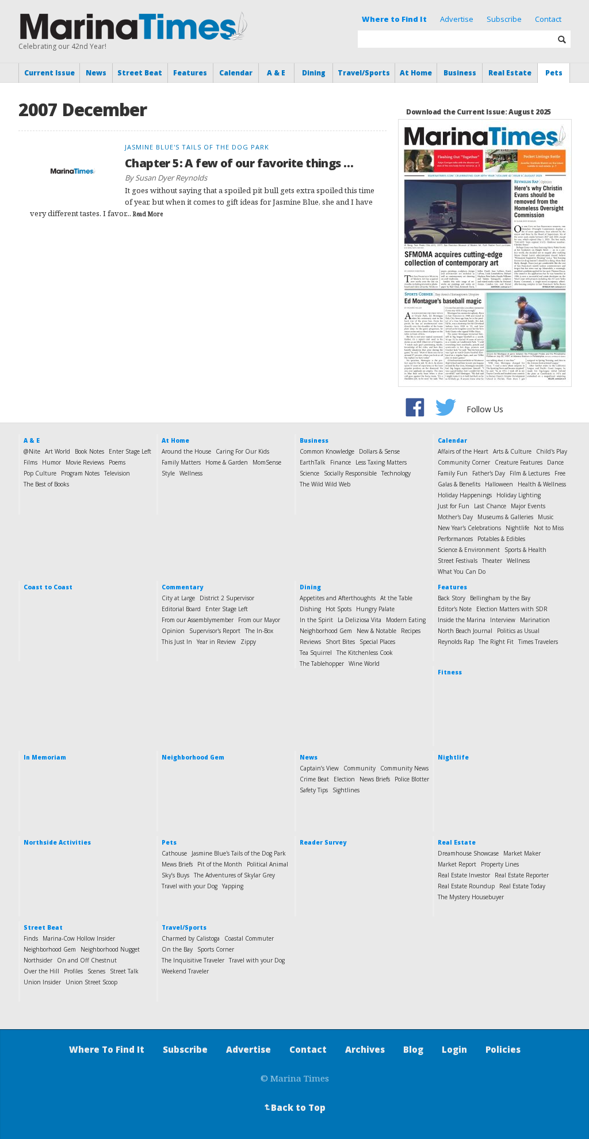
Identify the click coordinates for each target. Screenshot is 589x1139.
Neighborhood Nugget (110, 949)
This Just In (177, 642)
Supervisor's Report (214, 631)
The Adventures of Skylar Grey (234, 875)
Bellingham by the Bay (500, 598)
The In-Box (259, 631)
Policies (503, 1049)
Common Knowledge (327, 451)
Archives (365, 1049)
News (96, 73)
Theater (492, 561)
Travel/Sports (364, 73)
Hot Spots (338, 609)
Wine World (364, 663)
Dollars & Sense (379, 451)
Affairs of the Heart (463, 451)
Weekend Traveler (185, 971)
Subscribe (504, 19)
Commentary (182, 587)
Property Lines (500, 864)
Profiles (73, 971)
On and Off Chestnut (87, 960)
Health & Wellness (542, 484)
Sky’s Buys (175, 875)
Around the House (186, 451)
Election (344, 779)
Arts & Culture (512, 451)
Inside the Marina (461, 620)
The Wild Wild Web (325, 484)
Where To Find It (106, 1049)
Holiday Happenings (465, 495)
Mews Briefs (177, 864)
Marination (535, 620)
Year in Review (216, 642)
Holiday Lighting (518, 495)
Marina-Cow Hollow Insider (79, 938)
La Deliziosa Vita (359, 620)
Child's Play (551, 451)
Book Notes (89, 451)
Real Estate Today (522, 886)
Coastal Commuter (249, 938)
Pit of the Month (219, 864)
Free (559, 473)
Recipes (410, 631)
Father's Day (488, 473)
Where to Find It (394, 19)
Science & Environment (469, 550)
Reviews (310, 642)
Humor (51, 462)
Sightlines (345, 790)
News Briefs (374, 779)
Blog (413, 1049)
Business (459, 73)
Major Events (528, 506)
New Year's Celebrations (469, 528)
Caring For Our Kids (242, 451)
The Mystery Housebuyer (471, 897)
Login (454, 1049)
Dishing (310, 609)
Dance (555, 462)
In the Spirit (316, 620)
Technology (396, 473)
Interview (502, 620)
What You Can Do (461, 571)
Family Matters (181, 462)
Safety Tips (314, 790)
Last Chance (490, 506)
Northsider (38, 960)
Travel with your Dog (189, 886)
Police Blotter (412, 779)
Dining (314, 73)
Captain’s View (319, 768)
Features (190, 73)
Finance (340, 462)
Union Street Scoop (91, 982)
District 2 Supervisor (227, 598)
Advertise (456, 19)
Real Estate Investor (464, 875)
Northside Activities (57, 842)
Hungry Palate (375, 609)
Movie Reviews (85, 462)
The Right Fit (496, 642)
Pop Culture (40, 473)
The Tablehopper (322, 663)
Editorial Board (181, 609)
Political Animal (267, 864)
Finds (31, 938)
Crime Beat (314, 779)
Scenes (96, 971)
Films (30, 462)
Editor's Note (455, 609)
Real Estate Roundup (466, 886)
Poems (117, 462)
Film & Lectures (530, 473)
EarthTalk (313, 462)
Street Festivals (457, 561)
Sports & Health (525, 550)
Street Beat (139, 73)
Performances (455, 539)
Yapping (232, 886)
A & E (276, 73)
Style (168, 473)
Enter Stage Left (130, 451)
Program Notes (80, 473)
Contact (548, 19)
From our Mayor (259, 620)
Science (309, 473)
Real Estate (509, 73)
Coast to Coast (48, 587)
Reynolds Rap (456, 642)
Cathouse (174, 853)
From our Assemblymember (198, 620)
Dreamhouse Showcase (468, 853)
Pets (554, 73)
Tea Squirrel (316, 653)
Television (117, 473)
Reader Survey (323, 842)
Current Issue (49, 73)
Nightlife (517, 528)
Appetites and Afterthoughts (338, 598)
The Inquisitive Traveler (193, 960)
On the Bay (177, 949)
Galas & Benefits (459, 484)
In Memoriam (45, 757)
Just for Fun (453, 506)
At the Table (396, 598)
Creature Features (518, 462)
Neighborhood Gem (326, 631)
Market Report (457, 864)
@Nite (32, 451)
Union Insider (42, 982)
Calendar (236, 73)
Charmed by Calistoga (191, 938)
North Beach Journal (465, 631)
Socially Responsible (350, 473)
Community (359, 768)
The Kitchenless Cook (364, 653)
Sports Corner (215, 949)
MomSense (267, 462)
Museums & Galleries (505, 517)
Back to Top (294, 1107)
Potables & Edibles (501, 539)
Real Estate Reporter (522, 875)
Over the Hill (41, 971)
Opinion (173, 631)
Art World (57, 451)
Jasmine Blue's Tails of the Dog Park (239, 853)
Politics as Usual (518, 631)
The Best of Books (46, 484)
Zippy (248, 642)
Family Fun (453, 473)
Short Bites (340, 642)
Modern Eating (406, 620)
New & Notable (376, 631)
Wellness (190, 473)
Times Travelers (538, 642)
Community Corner (464, 462)
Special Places (377, 642)
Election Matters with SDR (512, 609)
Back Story (451, 598)
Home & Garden (226, 462)
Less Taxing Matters (381, 462)
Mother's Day (455, 517)
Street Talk (124, 971)
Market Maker (522, 853)
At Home (416, 73)
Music (545, 517)
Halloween (499, 484)
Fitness (450, 672)
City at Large (178, 598)
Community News (404, 768)
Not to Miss (549, 528)
